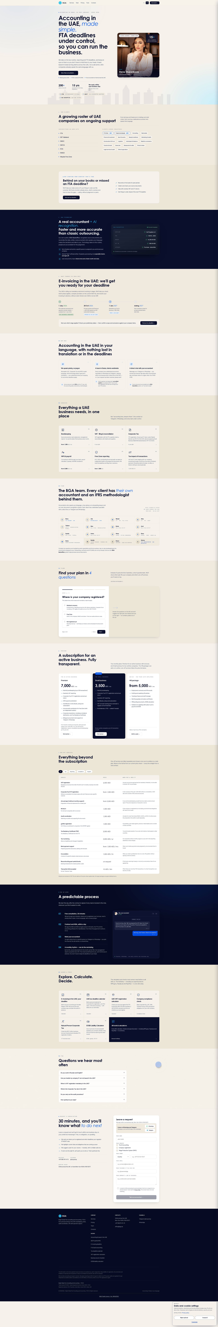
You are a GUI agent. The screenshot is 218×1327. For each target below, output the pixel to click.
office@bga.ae (119, 1226)
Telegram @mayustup (145, 1219)
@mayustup (73, 1159)
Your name (119, 1136)
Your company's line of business (126, 1175)
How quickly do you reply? (68, 1100)
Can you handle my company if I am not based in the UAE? (78, 1078)
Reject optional (184, 1317)
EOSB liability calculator (97, 1261)
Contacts (93, 2)
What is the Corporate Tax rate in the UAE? (73, 1089)
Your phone (119, 1153)
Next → (101, 631)
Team (77, 2)
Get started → (154, 2)
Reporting (72, 771)
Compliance (81, 771)
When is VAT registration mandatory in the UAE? (75, 1083)
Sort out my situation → (71, 197)
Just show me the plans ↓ (117, 581)
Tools (87, 2)
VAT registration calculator (98, 1254)
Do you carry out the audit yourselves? (72, 1094)
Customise (194, 1322)
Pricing (82, 2)
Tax (65, 771)
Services (71, 2)
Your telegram (125, 1168)
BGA (64, 3)
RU (144, 2)
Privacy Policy (137, 1189)
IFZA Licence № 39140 (77, 77)
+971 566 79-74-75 (120, 1223)
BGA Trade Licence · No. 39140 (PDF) (109, 1296)
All (60, 771)
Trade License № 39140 (64, 1285)
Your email (119, 1160)
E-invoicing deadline (96, 1244)
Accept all (204, 1317)
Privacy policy (185, 1312)
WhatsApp (151, 1126)
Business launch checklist (97, 1258)
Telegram (151, 1130)
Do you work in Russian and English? (72, 1073)
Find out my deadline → (148, 323)
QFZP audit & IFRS (96, 1240)
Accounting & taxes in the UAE (99, 1237)
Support (89, 771)
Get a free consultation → (68, 73)
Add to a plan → (135, 734)
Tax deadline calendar (97, 1251)
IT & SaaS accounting (96, 1247)
